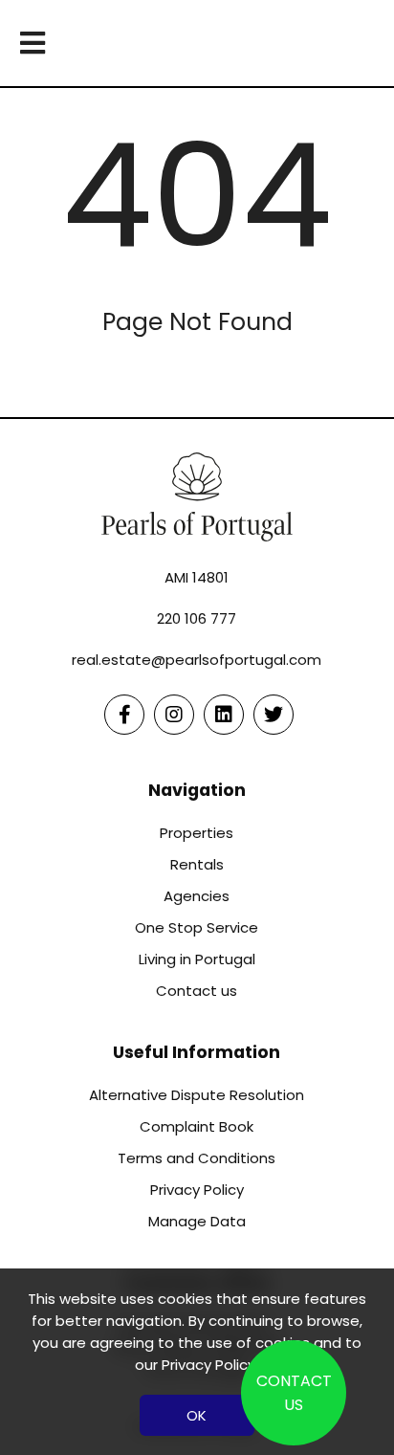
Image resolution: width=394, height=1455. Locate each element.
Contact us (196, 991)
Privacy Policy (197, 1189)
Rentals (197, 864)
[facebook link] (124, 714)
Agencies (197, 896)
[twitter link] (273, 714)
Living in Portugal (197, 959)
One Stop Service (196, 927)
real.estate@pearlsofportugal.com (196, 660)
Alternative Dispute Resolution (196, 1095)
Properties (196, 833)
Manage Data (197, 1221)
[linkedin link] (224, 714)
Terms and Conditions (196, 1158)
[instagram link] (174, 714)
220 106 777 (196, 618)
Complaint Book (196, 1126)
